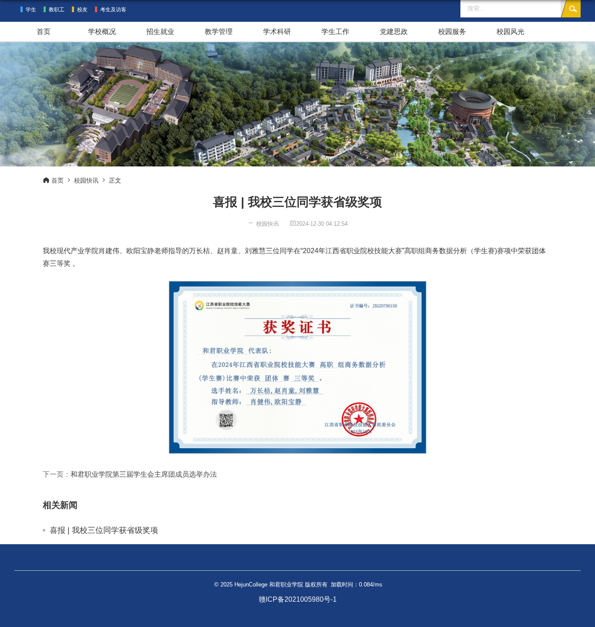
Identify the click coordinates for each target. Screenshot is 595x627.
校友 (82, 10)
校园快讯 (86, 180)
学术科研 (277, 31)
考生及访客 (113, 10)
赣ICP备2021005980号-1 (298, 599)
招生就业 (160, 31)
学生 (31, 10)
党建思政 (394, 31)
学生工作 (335, 31)
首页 (44, 31)
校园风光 (510, 31)
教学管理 (219, 31)
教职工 (56, 10)
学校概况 (102, 31)
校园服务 (452, 31)
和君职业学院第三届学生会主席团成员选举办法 (144, 474)
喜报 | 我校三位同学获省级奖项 (104, 530)
